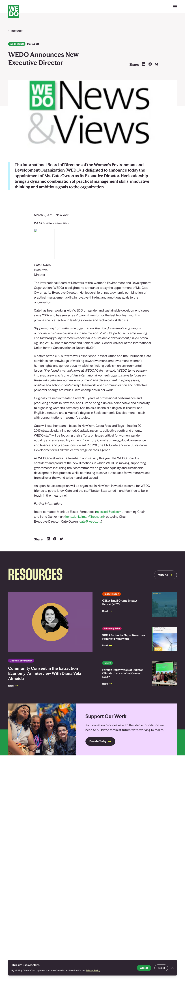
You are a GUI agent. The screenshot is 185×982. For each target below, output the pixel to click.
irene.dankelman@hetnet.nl (84, 516)
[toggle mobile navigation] (175, 7)
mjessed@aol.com (109, 512)
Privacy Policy (93, 970)
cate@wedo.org (90, 521)
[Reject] (172, 967)
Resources (17, 30)
